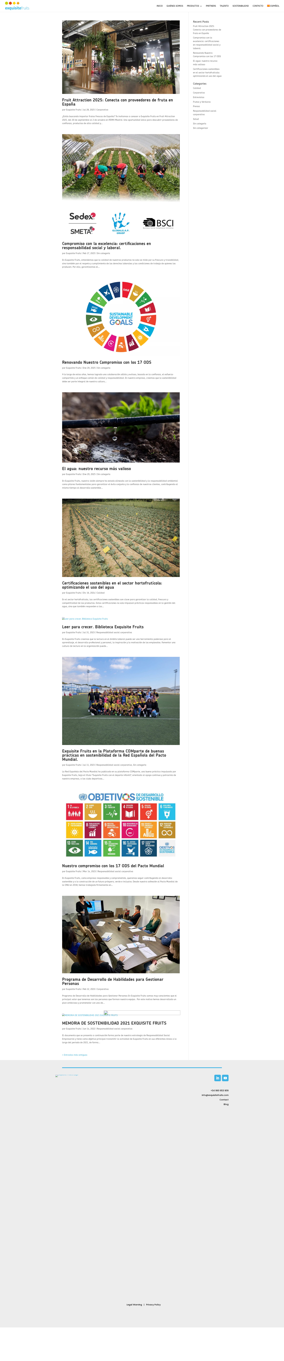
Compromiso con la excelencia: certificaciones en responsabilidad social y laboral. (106, 246)
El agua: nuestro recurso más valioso (96, 469)
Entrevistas (198, 97)
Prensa (196, 106)
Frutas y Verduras (202, 102)
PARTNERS (211, 6)
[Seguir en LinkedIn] (217, 1078)
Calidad (101, 593)
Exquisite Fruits (73, 110)
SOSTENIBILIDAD (241, 6)
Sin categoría (103, 253)
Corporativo (102, 110)
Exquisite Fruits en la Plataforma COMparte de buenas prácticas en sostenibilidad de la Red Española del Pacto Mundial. (114, 755)
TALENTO (224, 6)
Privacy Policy (153, 1304)
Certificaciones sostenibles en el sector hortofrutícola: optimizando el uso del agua (112, 585)
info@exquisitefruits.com (215, 1095)
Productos (193, 6)
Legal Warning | (136, 1304)
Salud (196, 119)
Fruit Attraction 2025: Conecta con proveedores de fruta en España (207, 30)
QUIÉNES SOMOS (175, 6)
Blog (226, 1104)
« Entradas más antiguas (74, 1055)
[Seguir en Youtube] (225, 1078)
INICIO (160, 6)
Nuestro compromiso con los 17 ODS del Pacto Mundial (113, 866)
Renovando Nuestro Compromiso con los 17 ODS (106, 363)
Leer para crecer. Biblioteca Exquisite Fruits (103, 627)
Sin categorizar (200, 128)
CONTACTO (258, 6)
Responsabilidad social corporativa (114, 632)
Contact (224, 1099)
